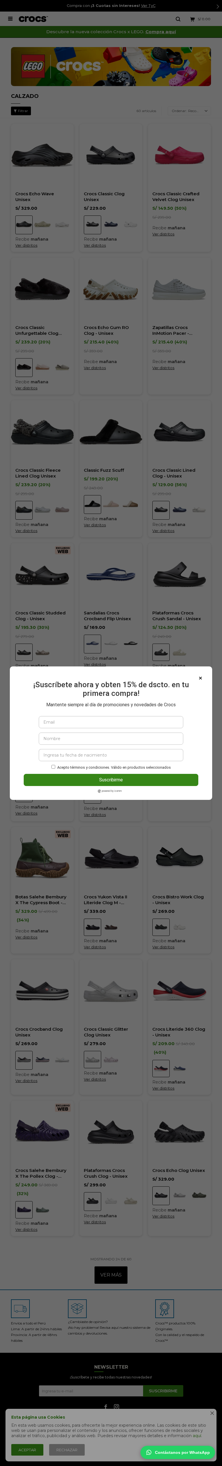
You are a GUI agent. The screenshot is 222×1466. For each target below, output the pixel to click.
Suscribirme (111, 780)
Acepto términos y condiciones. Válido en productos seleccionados (114, 767)
